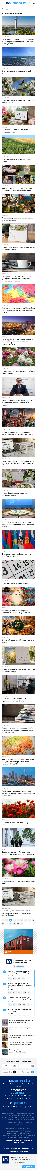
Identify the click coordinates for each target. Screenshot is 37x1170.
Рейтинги (24, 1152)
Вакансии (13, 1152)
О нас (6, 1149)
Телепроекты (27, 1149)
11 (29, 920)
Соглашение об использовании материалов (18, 1142)
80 (14, 924)
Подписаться (29, 1167)
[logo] (16, 3)
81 (18, 924)
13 (3, 924)
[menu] (2, 3)
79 (10, 924)
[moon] (29, 3)
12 (33, 920)
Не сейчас (17, 1167)
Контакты (15, 1149)
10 (25, 920)
